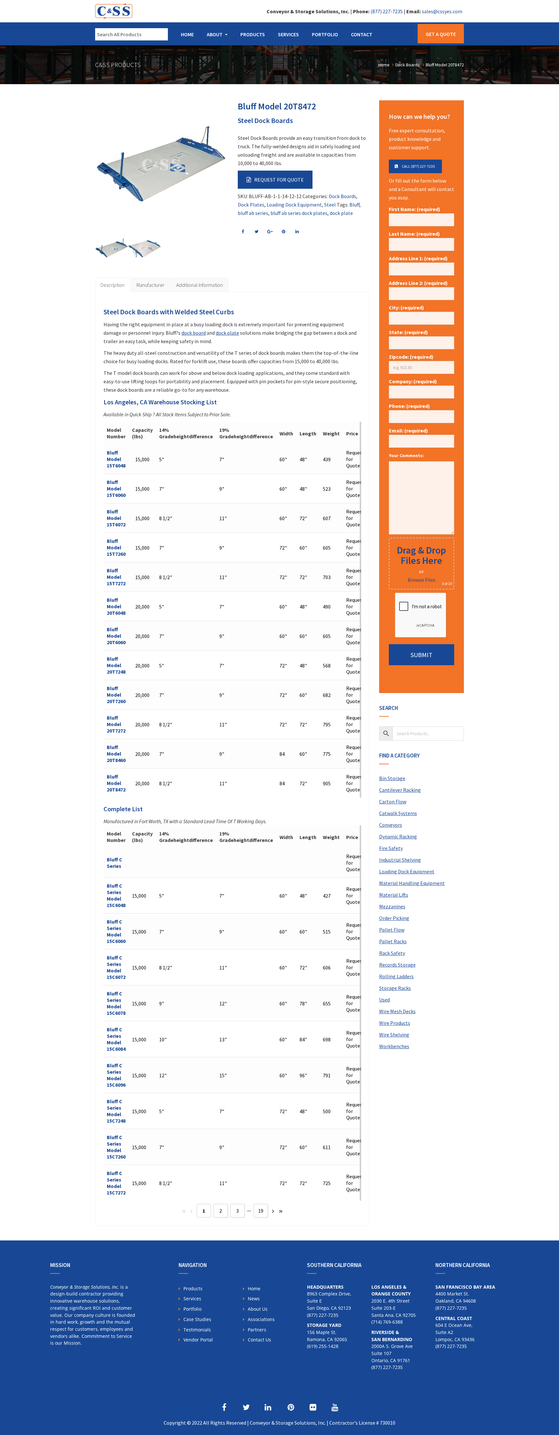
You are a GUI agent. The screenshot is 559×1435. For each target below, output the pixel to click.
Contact (361, 34)
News (254, 1298)
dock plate (341, 213)
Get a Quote (441, 34)
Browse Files (421, 580)
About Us (258, 1309)
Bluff (354, 204)
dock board (193, 333)
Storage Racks (395, 988)
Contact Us (259, 1340)
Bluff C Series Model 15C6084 (116, 1039)
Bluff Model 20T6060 (116, 635)
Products (252, 34)
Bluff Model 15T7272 (116, 577)
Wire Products (394, 1023)
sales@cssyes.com (442, 11)
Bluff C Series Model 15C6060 (116, 931)
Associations (261, 1319)
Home (187, 34)
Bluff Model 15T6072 (116, 518)
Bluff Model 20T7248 (116, 665)
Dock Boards (342, 196)
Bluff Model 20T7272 (116, 724)
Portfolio (325, 34)
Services (288, 34)
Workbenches (394, 1046)
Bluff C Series (114, 862)
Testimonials (197, 1330)
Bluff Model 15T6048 (116, 459)
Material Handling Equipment (412, 883)
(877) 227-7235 (386, 11)
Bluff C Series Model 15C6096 (116, 1075)
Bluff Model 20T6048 (116, 606)
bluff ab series (253, 213)
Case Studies (197, 1319)
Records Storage (397, 964)
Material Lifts (393, 894)
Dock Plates (251, 204)
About (215, 34)
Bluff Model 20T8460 (116, 753)
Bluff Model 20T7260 (116, 694)
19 (260, 1210)
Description (113, 285)
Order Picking (394, 918)
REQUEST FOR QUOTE (279, 179)
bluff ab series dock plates (298, 213)
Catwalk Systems (398, 813)
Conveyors (390, 825)
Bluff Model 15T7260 (116, 547)
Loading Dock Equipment (294, 204)
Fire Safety (391, 848)
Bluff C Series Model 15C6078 (116, 1003)
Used (384, 999)
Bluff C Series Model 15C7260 (116, 1147)
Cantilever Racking (400, 790)
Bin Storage (392, 778)
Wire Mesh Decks (397, 1011)
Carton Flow (392, 801)
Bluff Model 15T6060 (116, 488)
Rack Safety (392, 953)
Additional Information (199, 285)
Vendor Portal (198, 1340)
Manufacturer (150, 285)
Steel (330, 204)
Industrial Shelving (400, 860)
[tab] (112, 285)
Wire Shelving (394, 1034)
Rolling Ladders (396, 976)
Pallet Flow (391, 929)
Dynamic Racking (398, 836)
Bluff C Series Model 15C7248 (116, 1111)
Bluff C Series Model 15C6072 (116, 967)
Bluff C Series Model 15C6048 (116, 895)
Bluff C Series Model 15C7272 (116, 1183)
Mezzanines (392, 906)
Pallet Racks (393, 941)
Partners (257, 1330)
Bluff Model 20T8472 (116, 783)
